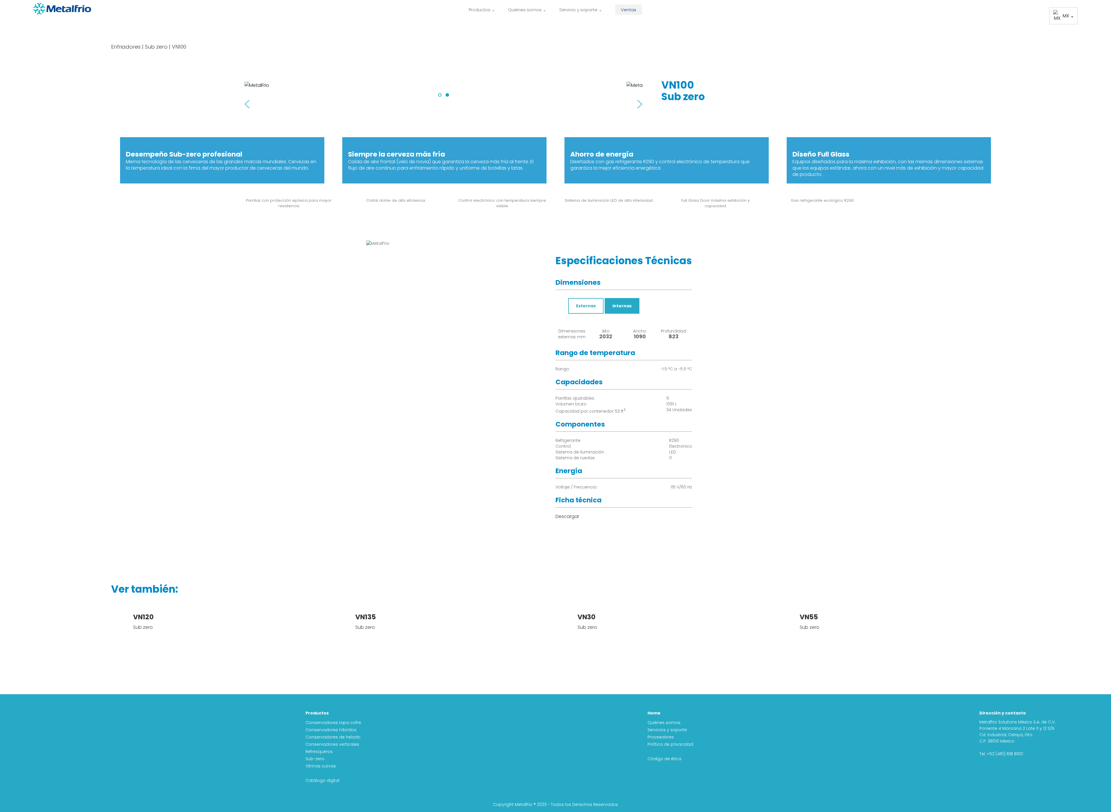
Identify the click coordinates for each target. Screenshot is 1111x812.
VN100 (179, 46)
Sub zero (156, 46)
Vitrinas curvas (321, 766)
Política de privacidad (670, 744)
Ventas (628, 10)
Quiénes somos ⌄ (527, 10)
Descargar (567, 516)
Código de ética (664, 759)
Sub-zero (315, 759)
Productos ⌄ (482, 10)
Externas (586, 306)
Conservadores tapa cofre (333, 722)
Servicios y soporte (667, 730)
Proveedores (661, 737)
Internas (622, 306)
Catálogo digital (322, 780)
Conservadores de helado (333, 737)
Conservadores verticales (332, 744)
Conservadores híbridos (331, 730)
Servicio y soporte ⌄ (580, 10)
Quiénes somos (664, 722)
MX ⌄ (1068, 15)
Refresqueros (319, 751)
